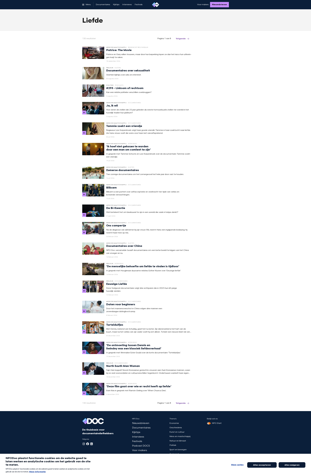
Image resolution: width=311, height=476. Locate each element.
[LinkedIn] (91, 443)
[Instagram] (83, 443)
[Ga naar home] (155, 4)
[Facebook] (87, 443)
